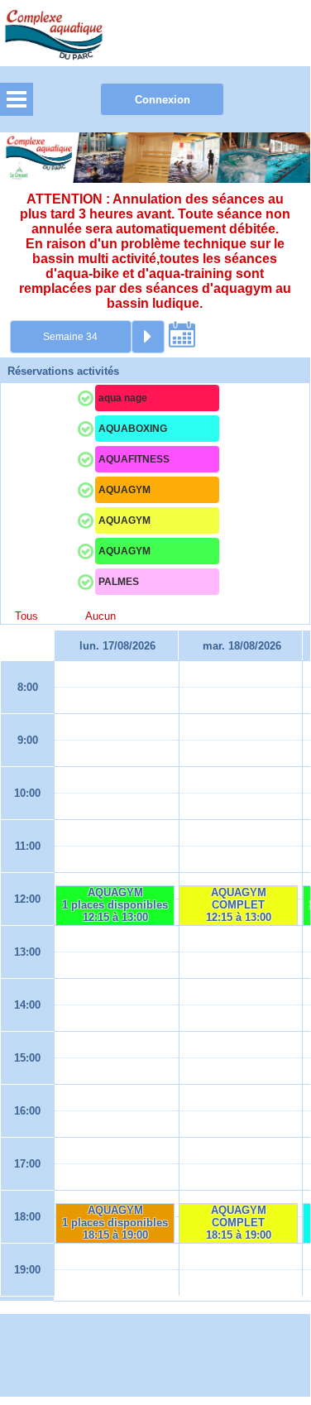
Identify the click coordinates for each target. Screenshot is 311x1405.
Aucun (100, 616)
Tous (26, 616)
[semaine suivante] (148, 336)
